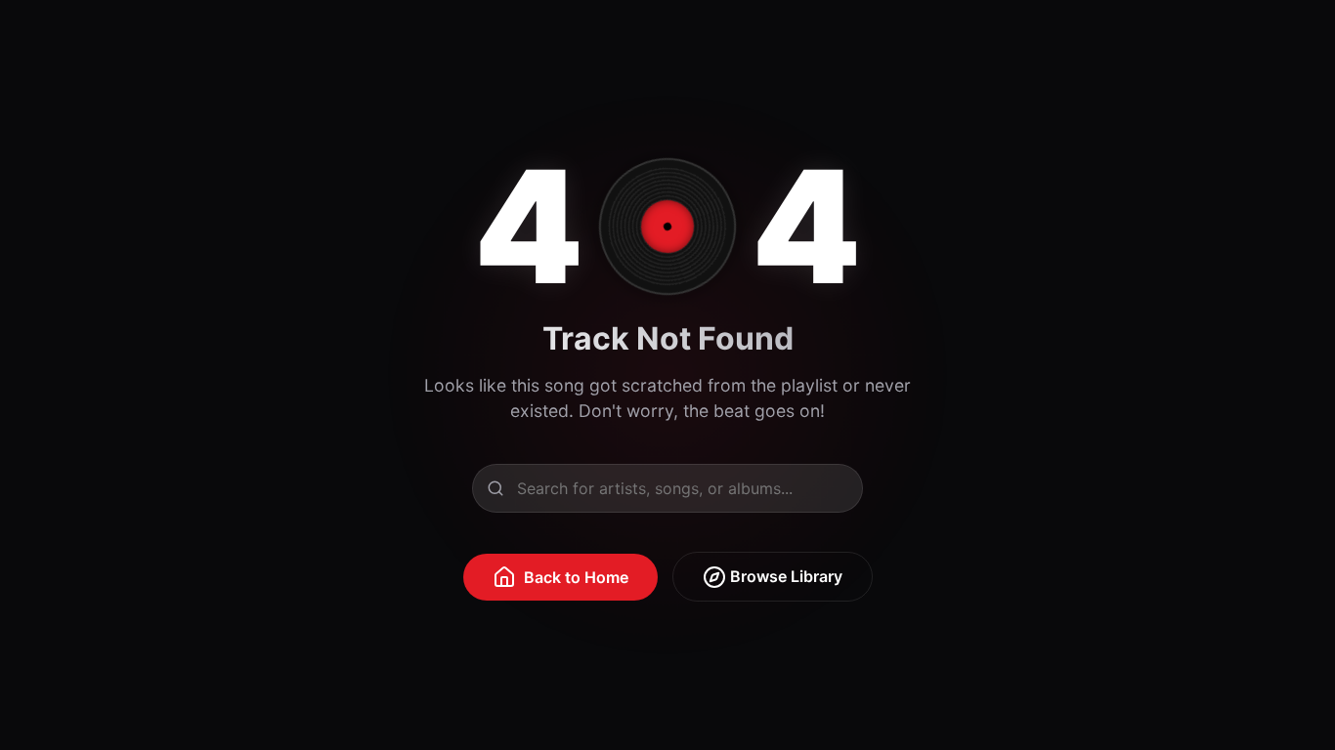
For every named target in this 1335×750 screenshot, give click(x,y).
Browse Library (784, 576)
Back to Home (576, 577)
